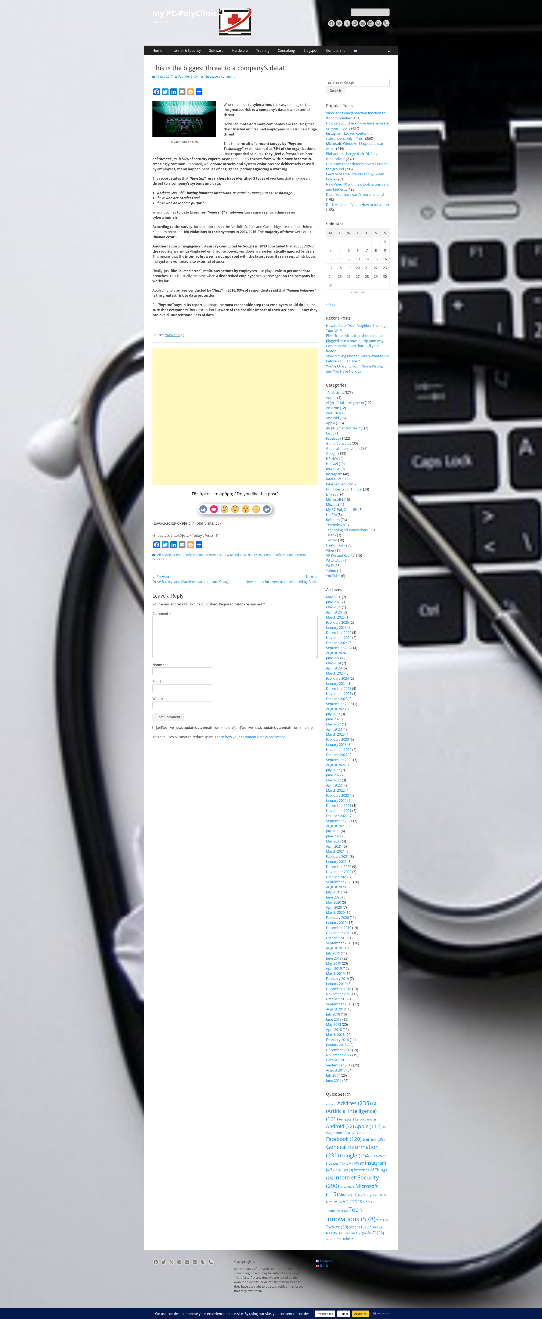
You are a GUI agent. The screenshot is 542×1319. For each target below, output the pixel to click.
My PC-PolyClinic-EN (342, 509)
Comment (161, 613)
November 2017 (338, 1055)
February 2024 (337, 678)
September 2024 (339, 648)
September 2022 (339, 759)
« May (330, 304)
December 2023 (338, 688)
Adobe (331, 397)
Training (262, 50)
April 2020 (334, 907)
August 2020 (336, 887)
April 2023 (334, 729)
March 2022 (335, 790)
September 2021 (339, 821)
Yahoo (331, 570)
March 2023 (335, 734)
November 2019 (338, 933)
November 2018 (338, 994)
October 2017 (337, 1060)
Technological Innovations (347, 530)
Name (158, 664)
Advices (257, 555)
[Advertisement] (235, 403)
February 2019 (337, 978)
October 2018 (337, 999)
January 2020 (336, 922)
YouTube (333, 575)
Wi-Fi (330, 565)
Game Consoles (338, 443)
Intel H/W (333, 479)
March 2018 (335, 1034)
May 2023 (333, 724)
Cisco (330, 433)
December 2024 (338, 632)
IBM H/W (333, 469)
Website (158, 698)
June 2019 (334, 958)
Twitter (331, 540)
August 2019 (336, 948)
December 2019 (338, 927)
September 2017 (339, 1065)
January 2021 (336, 861)
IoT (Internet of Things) (344, 489)
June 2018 (334, 1019)
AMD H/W (334, 413)
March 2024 (335, 673)
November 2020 (338, 871)
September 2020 (339, 882)
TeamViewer (336, 525)
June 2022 (334, 775)
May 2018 (333, 1024)
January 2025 (336, 627)
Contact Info (336, 50)
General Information (188, 555)
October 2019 (337, 938)
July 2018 (333, 1014)
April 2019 (334, 968)
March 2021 (335, 851)
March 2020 (335, 912)
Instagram (334, 474)
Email (158, 681)
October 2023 (337, 698)
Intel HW (344, 1170)
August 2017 (336, 1070)
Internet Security (216, 555)
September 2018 (339, 1004)
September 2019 (339, 943)
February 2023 (337, 739)
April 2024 (334, 668)
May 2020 (333, 902)
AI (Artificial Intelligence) (345, 402)
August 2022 (336, 765)
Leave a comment (222, 76)
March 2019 (335, 973)
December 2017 (338, 1050)
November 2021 (338, 810)
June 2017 (334, 1080)
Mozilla (331, 504)
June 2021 (334, 836)
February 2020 (337, 917)
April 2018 (334, 1029)
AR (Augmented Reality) (344, 428)
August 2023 (336, 709)
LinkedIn (332, 494)
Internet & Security (186, 50)
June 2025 (334, 602)
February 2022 (337, 795)
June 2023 (334, 719)
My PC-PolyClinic (184, 13)
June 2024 (334, 658)
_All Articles (164, 555)
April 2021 (334, 846)
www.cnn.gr (174, 335)
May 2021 (333, 841)
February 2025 (337, 622)
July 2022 (333, 770)
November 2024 (338, 637)
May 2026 (333, 597)
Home (157, 50)
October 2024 (337, 642)
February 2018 (337, 1039)
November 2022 (338, 749)
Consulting (286, 50)
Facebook (333, 438)
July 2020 (333, 892)
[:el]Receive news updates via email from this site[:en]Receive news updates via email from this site (234, 727)
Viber (330, 550)
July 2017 (333, 1075)
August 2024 (336, 653)
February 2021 (337, 856)
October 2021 (337, 815)
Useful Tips (238, 555)
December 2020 (338, 866)
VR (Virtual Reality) (340, 555)
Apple (330, 423)
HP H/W (332, 458)
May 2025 (333, 607)
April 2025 (334, 612)
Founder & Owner (190, 76)
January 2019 (336, 983)
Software (216, 50)
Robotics (333, 519)
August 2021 (336, 826)
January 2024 (336, 683)
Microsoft (333, 499)
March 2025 (335, 617)
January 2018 (336, 1044)
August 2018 (336, 1009)
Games (373, 1139)
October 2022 (337, 754)
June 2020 (334, 897)
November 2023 (338, 693)
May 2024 (333, 663)
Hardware (240, 50)
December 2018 (338, 988)
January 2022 (336, 800)
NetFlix (331, 514)
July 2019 (333, 953)
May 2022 (333, 780)
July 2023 (333, 714)
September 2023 (339, 703)
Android (332, 418)
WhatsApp (334, 560)
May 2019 (333, 963)
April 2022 (334, 785)
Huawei (332, 463)
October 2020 (337, 877)
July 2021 (333, 831)
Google (331, 453)
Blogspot (310, 50)
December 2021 (338, 805)
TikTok (331, 535)
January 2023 (336, 744)
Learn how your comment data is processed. (250, 737)
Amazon (332, 407)
